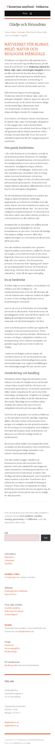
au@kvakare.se (12, 725)
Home (13, 32)
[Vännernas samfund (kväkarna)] (27, 7)
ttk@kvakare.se (12, 722)
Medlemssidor (11, 665)
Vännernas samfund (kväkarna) (31, 740)
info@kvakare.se (26, 631)
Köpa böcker (10, 594)
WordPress (18, 743)
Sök (6, 533)
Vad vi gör (21, 32)
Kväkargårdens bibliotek (16, 591)
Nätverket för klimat (14, 611)
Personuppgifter (12, 648)
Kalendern (9, 557)
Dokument (9, 560)
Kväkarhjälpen (11, 614)
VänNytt (8, 563)
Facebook (9, 645)
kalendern (12, 577)
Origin (28, 743)
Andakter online (12, 574)
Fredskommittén (12, 608)
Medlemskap (11, 651)
